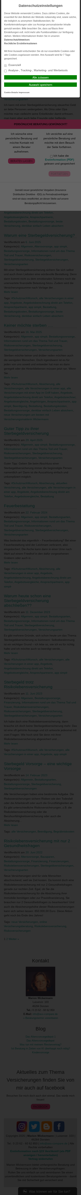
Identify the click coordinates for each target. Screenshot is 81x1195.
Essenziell (14, 65)
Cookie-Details (11, 92)
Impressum (24, 92)
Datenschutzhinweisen (16, 39)
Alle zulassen (40, 77)
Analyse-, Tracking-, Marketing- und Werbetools (38, 70)
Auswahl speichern (40, 85)
